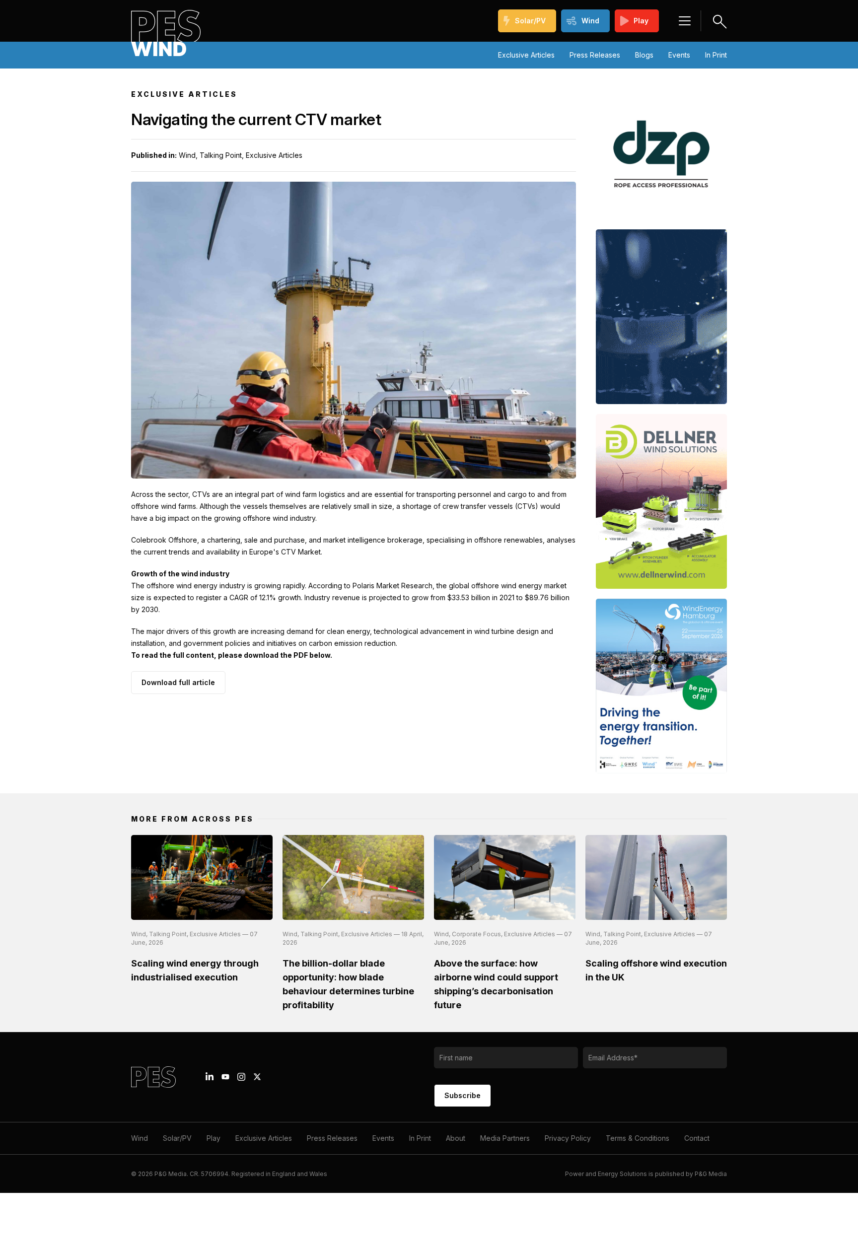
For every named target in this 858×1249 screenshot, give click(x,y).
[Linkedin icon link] (210, 1076)
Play (641, 20)
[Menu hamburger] (685, 21)
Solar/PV (530, 20)
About (455, 1138)
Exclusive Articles (526, 55)
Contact (697, 1138)
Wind (590, 20)
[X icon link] (257, 1077)
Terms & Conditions (637, 1138)
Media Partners (505, 1138)
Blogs (644, 55)
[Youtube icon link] (225, 1076)
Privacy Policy (568, 1138)
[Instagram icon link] (241, 1076)
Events (679, 55)
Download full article (178, 682)
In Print (716, 55)
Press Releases (595, 55)
